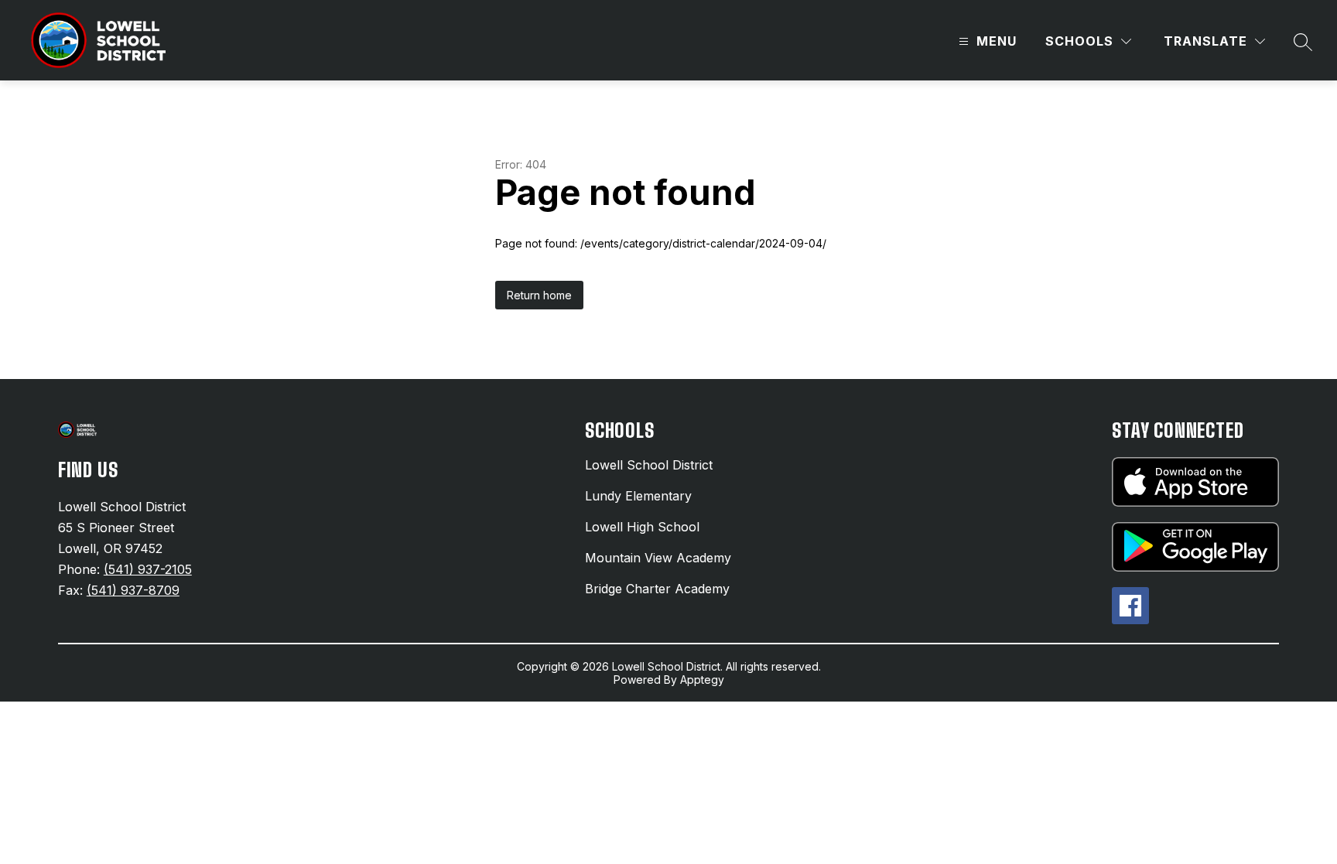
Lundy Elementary (638, 496)
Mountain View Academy (658, 557)
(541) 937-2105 (148, 569)
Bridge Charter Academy (657, 588)
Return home (539, 295)
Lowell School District (649, 465)
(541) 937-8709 (133, 590)
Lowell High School (642, 526)
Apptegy (702, 679)
